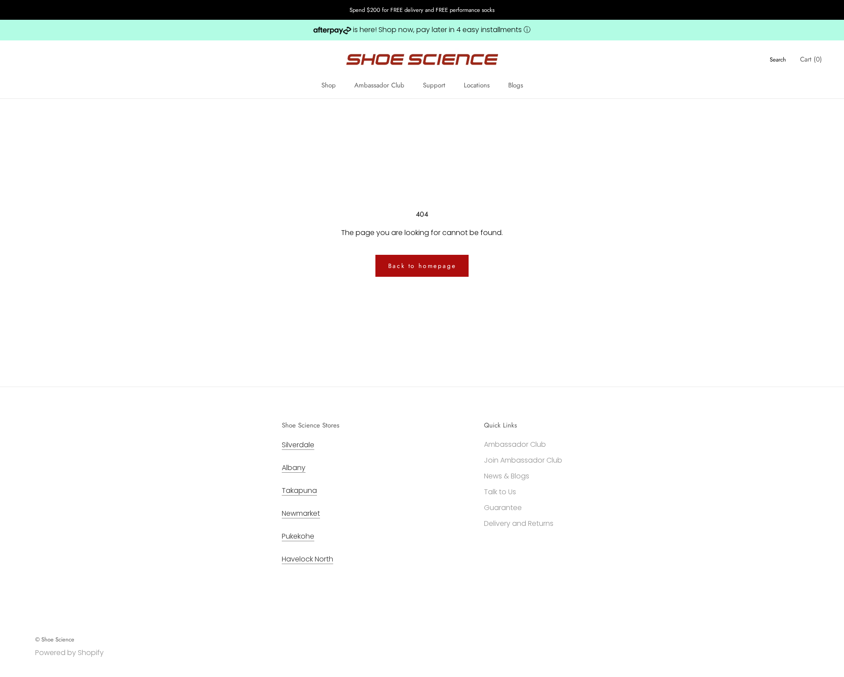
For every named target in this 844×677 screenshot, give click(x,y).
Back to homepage (422, 265)
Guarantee (503, 508)
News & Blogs (506, 476)
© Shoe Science (54, 639)
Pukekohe (298, 536)
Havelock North (307, 559)
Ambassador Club (515, 444)
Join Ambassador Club (523, 460)
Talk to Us (500, 492)
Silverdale (298, 445)
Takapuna (299, 490)
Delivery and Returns (518, 523)
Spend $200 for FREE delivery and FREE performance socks (422, 10)
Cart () (811, 59)
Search (778, 59)
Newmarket (301, 513)
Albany (294, 468)
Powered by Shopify (69, 653)
